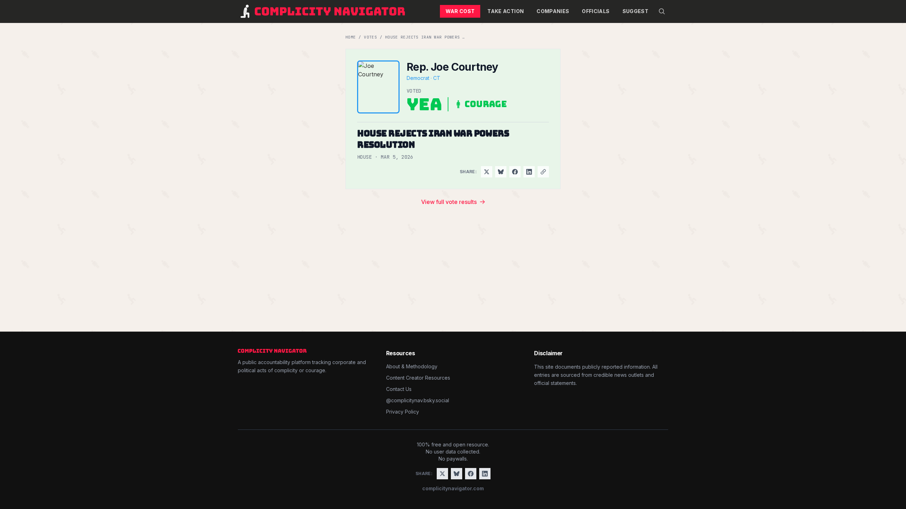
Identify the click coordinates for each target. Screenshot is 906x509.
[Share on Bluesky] (500, 171)
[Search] (661, 11)
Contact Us (399, 389)
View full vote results (449, 201)
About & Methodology (411, 366)
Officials (595, 11)
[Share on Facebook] (515, 171)
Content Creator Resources (418, 378)
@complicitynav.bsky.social (417, 400)
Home (350, 37)
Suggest (635, 11)
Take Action (505, 11)
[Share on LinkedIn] (529, 171)
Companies (553, 11)
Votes (370, 37)
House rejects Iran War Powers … (425, 37)
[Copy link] (543, 171)
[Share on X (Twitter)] (486, 171)
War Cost (460, 11)
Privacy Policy (402, 412)
